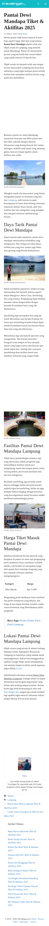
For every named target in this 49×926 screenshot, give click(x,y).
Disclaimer (24, 922)
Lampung (12, 200)
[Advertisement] (24, 107)
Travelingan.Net (11, 692)
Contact (33, 922)
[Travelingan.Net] (14, 4)
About (33, 919)
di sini (19, 668)
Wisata (10, 796)
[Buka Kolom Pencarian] (38, 4)
